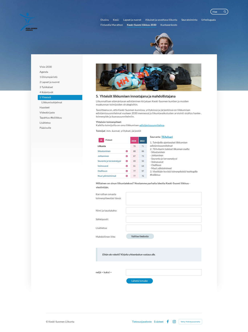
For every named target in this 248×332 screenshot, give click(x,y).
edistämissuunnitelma (151, 125)
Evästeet (158, 321)
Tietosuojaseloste (142, 321)
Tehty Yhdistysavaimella (190, 322)
